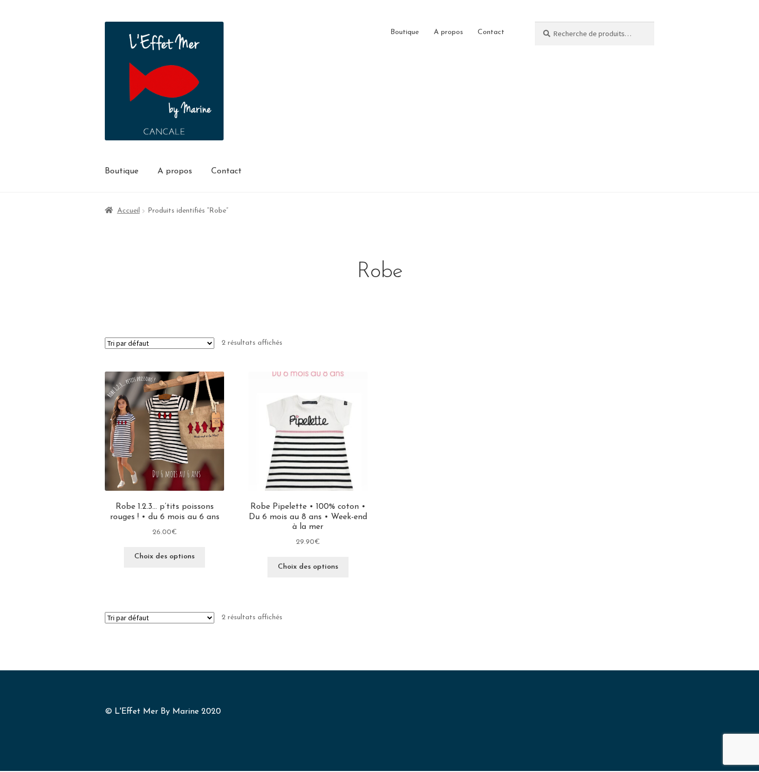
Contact (491, 32)
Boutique (404, 32)
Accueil (128, 211)
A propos (448, 32)
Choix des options (164, 556)
